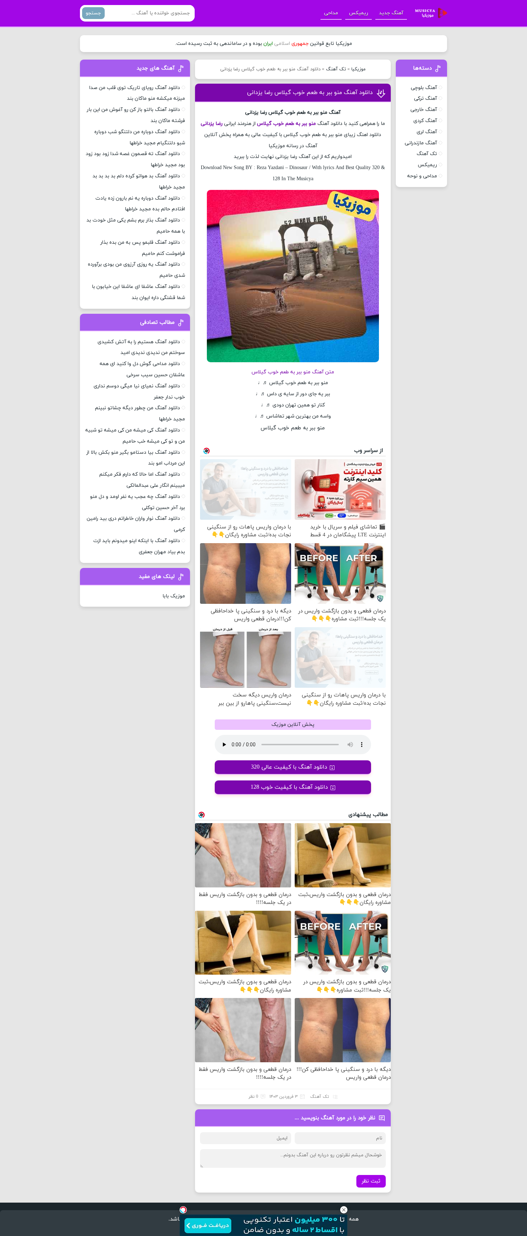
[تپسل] (183, 1209)
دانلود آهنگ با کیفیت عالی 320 (289, 767)
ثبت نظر (371, 1181)
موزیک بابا (173, 596)
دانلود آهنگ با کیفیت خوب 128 (289, 787)
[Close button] (343, 1209)
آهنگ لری (427, 132)
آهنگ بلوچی (424, 87)
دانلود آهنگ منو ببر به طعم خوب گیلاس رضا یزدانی (310, 93)
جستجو (93, 13)
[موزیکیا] (429, 13)
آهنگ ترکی (425, 98)
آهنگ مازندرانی (421, 143)
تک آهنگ (336, 69)
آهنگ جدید (391, 13)
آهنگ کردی (425, 120)
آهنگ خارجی (423, 109)
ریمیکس (358, 13)
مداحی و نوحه (422, 176)
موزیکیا (358, 69)
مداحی (331, 13)
